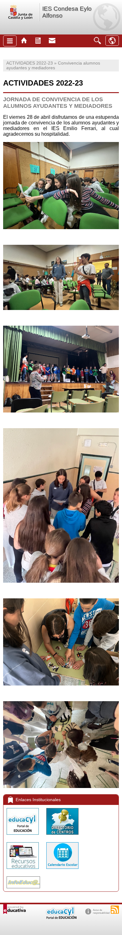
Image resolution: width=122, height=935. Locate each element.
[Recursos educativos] (23, 870)
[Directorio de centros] (62, 836)
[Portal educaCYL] (23, 836)
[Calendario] (62, 870)
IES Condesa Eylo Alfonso (67, 12)
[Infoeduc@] (23, 889)
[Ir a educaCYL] (61, 917)
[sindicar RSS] (115, 910)
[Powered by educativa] (14, 909)
